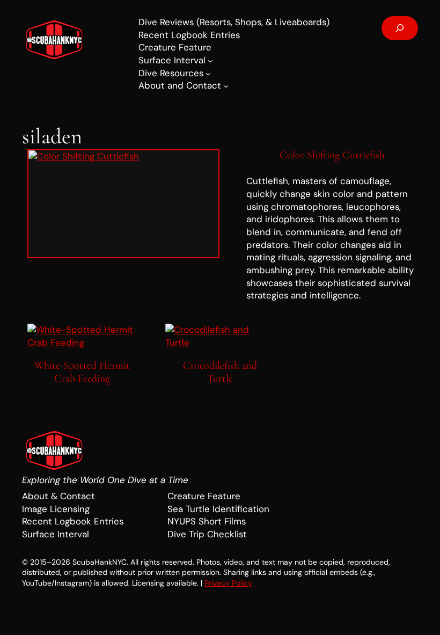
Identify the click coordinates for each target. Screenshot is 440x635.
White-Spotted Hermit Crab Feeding (82, 372)
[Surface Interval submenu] (210, 60)
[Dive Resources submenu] (208, 73)
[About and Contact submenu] (226, 86)
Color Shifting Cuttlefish (332, 155)
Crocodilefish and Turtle (220, 372)
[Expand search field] (400, 28)
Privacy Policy (228, 583)
